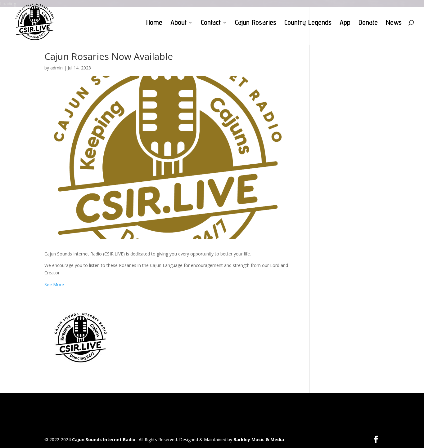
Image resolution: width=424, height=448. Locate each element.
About (178, 23)
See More (54, 284)
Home (154, 23)
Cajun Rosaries (255, 23)
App (345, 23)
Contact (211, 23)
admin (56, 68)
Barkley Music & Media (258, 439)
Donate (368, 23)
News (394, 23)
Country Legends (308, 23)
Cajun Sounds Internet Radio (104, 439)
